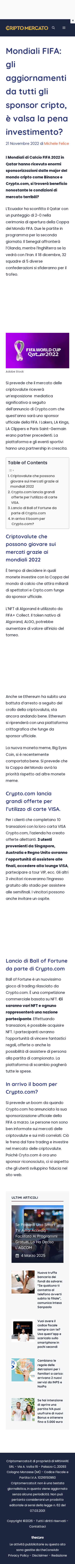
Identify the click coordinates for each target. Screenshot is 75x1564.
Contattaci (37, 1526)
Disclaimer (40, 1555)
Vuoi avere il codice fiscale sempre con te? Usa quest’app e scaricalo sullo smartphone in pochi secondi (49, 1334)
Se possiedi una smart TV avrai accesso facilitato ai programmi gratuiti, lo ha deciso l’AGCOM (36, 1236)
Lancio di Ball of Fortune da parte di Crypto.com (34, 510)
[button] (53, 28)
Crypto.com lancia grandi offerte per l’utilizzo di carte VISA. (34, 497)
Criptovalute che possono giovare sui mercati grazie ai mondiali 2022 (34, 481)
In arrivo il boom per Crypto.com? (28, 521)
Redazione (59, 1555)
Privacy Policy (18, 1555)
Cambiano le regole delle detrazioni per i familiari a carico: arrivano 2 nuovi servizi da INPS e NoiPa (50, 1373)
